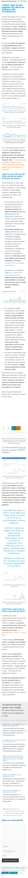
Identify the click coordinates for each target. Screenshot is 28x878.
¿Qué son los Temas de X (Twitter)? (14, 811)
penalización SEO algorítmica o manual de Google (13, 216)
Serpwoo (18, 275)
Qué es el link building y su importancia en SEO (12, 791)
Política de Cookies (20, 867)
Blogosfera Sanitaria (10, 809)
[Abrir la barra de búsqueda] (18, 1)
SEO (18, 809)
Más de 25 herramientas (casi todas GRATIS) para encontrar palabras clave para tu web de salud (13, 758)
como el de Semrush (16, 272)
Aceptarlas (5, 872)
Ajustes (21, 872)
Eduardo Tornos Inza (9, 1)
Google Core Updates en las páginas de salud (12, 775)
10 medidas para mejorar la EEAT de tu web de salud (14, 740)
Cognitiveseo (9, 275)
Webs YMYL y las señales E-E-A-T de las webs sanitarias (14, 725)
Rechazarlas (13, 872)
